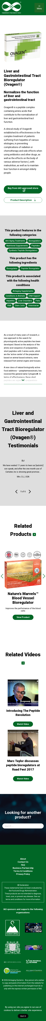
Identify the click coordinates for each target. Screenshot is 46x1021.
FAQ (23, 865)
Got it (23, 1016)
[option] (23, 587)
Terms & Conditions (23, 871)
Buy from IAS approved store (23, 188)
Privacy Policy (23, 874)
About (23, 859)
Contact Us (23, 862)
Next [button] (44, 576)
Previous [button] (2, 576)
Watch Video (23, 724)
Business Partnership (23, 868)
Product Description (21, 200)
